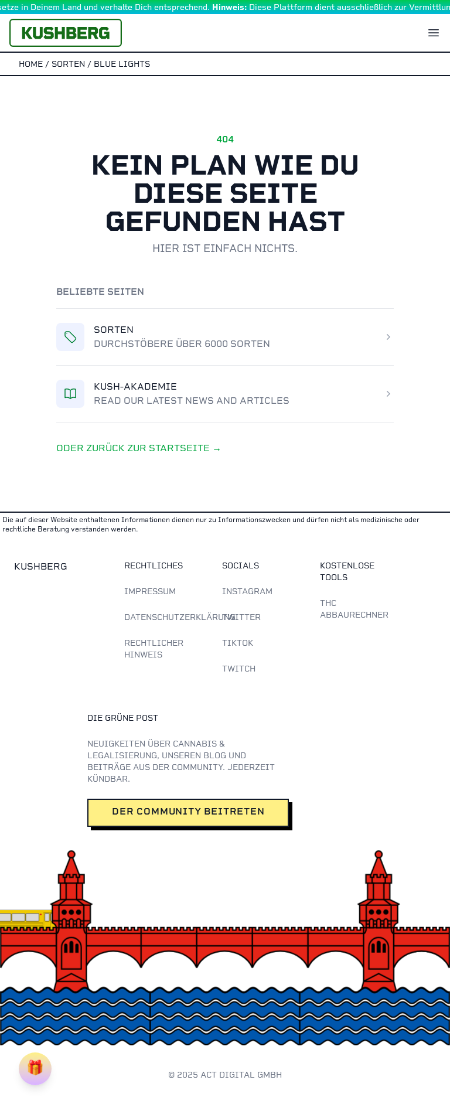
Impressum (150, 591)
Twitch (238, 668)
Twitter (241, 617)
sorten (68, 64)
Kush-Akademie (135, 386)
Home (31, 64)
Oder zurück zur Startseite (138, 448)
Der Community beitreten (188, 811)
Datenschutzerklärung (180, 617)
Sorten (114, 329)
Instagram (247, 591)
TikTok (237, 643)
